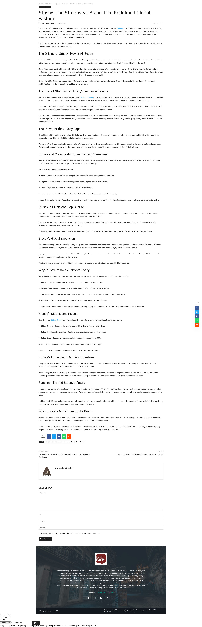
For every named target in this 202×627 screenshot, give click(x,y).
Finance (48, 7)
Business (48, 4)
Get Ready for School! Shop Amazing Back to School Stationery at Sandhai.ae (64, 456)
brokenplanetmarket (48, 23)
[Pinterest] (107, 598)
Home (41, 4)
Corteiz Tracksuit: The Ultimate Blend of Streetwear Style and (140, 455)
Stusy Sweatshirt (68, 442)
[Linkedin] (101, 598)
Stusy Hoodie (56, 442)
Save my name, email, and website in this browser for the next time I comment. (70, 533)
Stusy (47, 442)
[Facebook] (88, 598)
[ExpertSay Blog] (101, 559)
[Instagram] (94, 598)
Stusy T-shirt (80, 442)
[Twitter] (113, 598)
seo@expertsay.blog (105, 592)
